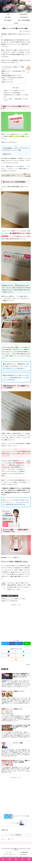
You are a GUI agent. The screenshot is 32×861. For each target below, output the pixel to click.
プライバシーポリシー (8, 854)
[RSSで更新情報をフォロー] (16, 659)
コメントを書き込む (16, 834)
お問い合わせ (23, 854)
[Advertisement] (16, 622)
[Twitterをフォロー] (23, 651)
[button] (29, 417)
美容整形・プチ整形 (14, 595)
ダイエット (5, 595)
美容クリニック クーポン (8, 598)
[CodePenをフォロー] (8, 655)
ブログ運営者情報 (23, 852)
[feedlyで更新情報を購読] (23, 655)
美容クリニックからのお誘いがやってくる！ (14, 90)
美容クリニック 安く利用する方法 (10, 600)
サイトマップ (9, 852)
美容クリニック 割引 (20, 598)
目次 (14, 87)
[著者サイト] (8, 651)
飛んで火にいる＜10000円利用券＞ (12, 92)
